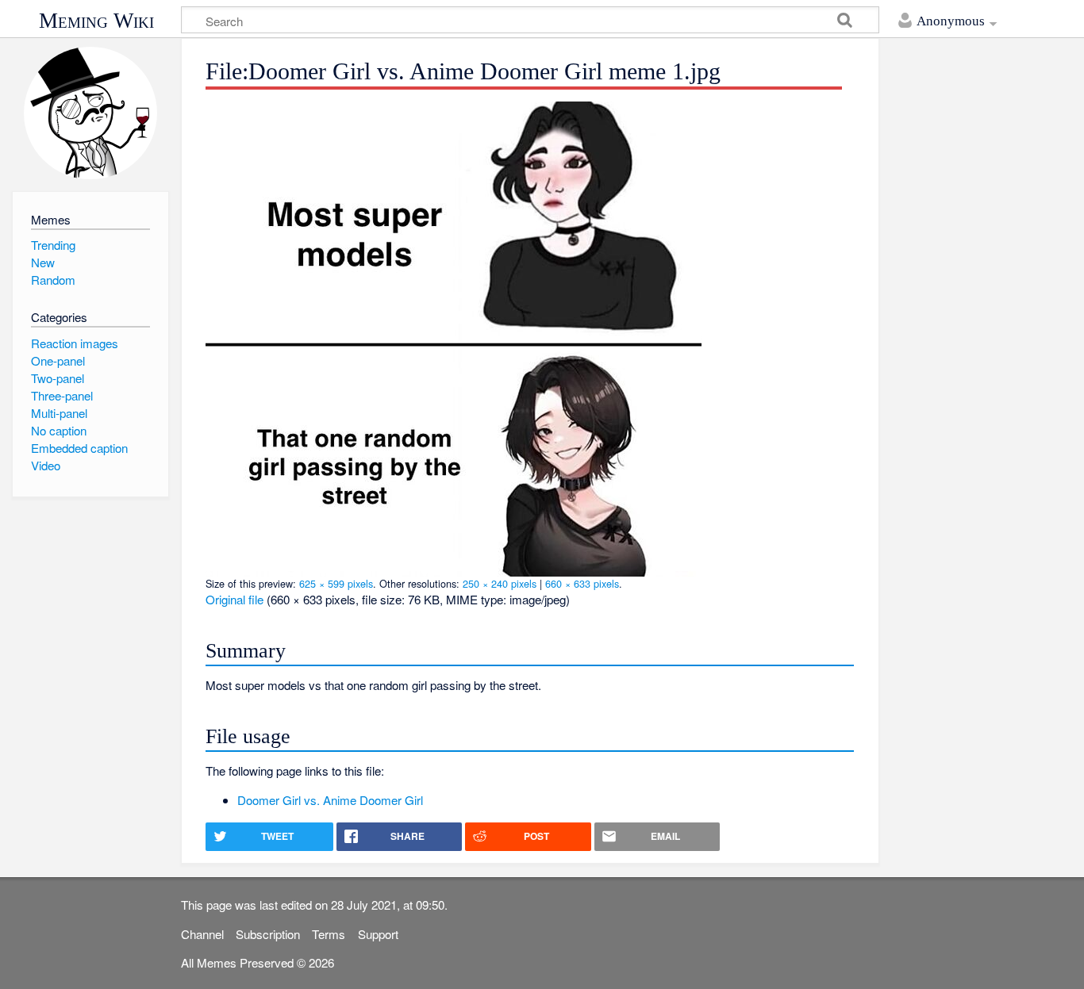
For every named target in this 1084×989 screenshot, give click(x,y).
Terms (328, 934)
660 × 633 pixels (582, 583)
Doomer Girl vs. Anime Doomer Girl (330, 800)
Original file (234, 599)
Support (378, 934)
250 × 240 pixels (499, 583)
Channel (202, 934)
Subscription (268, 934)
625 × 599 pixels (336, 583)
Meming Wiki (96, 21)
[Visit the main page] (90, 113)
